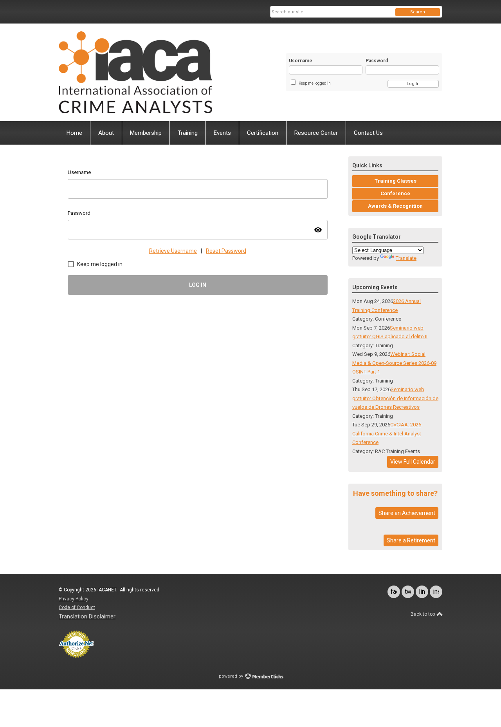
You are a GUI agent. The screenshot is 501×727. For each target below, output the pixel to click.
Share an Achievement (406, 513)
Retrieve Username (173, 251)
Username (300, 60)
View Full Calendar (412, 462)
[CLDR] (135, 72)
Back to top (423, 614)
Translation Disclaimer (87, 616)
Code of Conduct (77, 607)
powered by (231, 676)
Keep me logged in (315, 83)
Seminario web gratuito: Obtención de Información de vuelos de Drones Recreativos (395, 398)
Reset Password (226, 251)
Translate (406, 258)
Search (417, 12)
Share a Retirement (411, 540)
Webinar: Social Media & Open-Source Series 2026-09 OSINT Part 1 (394, 363)
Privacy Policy (73, 599)
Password (377, 60)
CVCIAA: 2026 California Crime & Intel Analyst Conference (386, 433)
